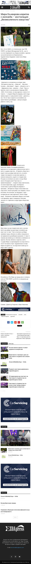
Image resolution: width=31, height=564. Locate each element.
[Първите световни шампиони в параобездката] (4, 370)
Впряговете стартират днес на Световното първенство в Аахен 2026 (19, 356)
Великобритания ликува (8, 503)
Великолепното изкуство (11, 314)
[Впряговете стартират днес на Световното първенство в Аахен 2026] (4, 356)
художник (12, 316)
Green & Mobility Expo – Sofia (17, 362)
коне (25, 314)
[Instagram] (15, 556)
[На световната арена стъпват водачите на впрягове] (4, 349)
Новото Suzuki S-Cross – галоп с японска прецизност (7, 335)
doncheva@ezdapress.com (17, 547)
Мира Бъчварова (5, 316)
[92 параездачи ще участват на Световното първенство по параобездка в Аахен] (4, 378)
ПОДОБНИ (4, 343)
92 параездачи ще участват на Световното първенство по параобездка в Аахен (18, 378)
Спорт (2, 351)
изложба (20, 314)
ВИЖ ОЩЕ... (11, 343)
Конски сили (3, 365)
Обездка (3, 372)
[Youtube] (19, 556)
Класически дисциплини (3, 387)
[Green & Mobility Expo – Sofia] (4, 363)
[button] (29, 7)
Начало (2, 11)
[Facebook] (11, 556)
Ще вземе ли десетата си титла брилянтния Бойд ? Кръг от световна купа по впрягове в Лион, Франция (23, 336)
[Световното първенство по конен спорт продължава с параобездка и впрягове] (4, 385)
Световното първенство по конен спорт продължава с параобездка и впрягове (17, 385)
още (15, 517)
